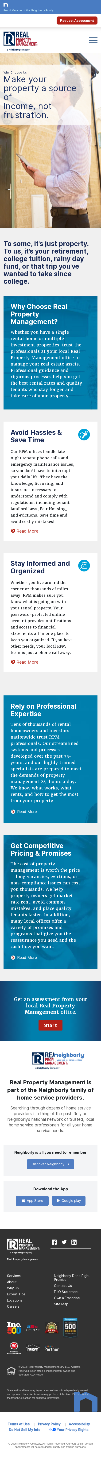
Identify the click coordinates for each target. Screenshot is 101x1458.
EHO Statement (66, 1292)
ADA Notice (36, 1374)
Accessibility (79, 1424)
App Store (34, 1201)
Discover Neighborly (47, 1164)
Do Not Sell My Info (24, 1430)
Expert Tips (16, 1294)
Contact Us (63, 1286)
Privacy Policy (49, 1424)
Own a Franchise (67, 1298)
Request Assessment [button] (77, 20)
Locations (14, 1300)
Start (50, 1025)
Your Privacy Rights (73, 1430)
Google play (71, 1201)
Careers (13, 1306)
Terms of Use (19, 1424)
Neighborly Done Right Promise (72, 1277)
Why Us (13, 1288)
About (12, 1282)
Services (14, 1276)
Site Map (61, 1304)
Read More (27, 531)
